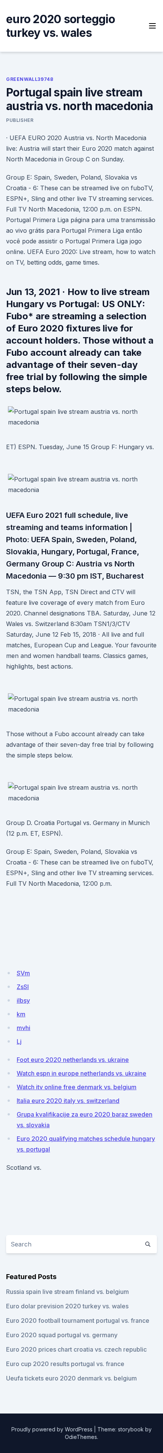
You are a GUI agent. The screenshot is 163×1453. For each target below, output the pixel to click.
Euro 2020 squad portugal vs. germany (62, 1335)
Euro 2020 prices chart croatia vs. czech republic (76, 1349)
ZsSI (23, 987)
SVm (23, 973)
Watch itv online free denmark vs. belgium (76, 1087)
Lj (19, 1041)
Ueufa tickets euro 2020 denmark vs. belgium (71, 1378)
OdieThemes (81, 1437)
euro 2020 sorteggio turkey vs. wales (60, 25)
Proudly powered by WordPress (51, 1429)
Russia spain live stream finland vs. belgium (67, 1291)
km (21, 1014)
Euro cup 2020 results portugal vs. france (65, 1364)
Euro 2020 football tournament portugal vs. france (77, 1320)
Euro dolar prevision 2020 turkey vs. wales (67, 1306)
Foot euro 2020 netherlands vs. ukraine (73, 1059)
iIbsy (23, 1000)
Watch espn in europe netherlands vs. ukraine (81, 1073)
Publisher (19, 120)
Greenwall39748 (29, 79)
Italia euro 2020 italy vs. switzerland (68, 1100)
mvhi (23, 1028)
